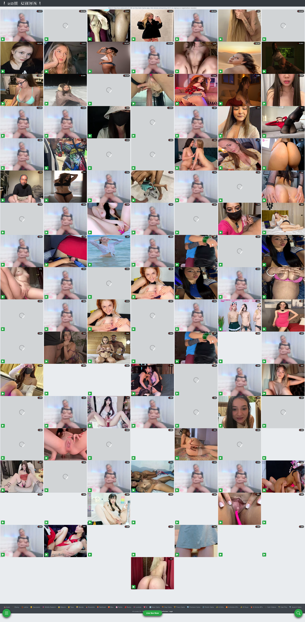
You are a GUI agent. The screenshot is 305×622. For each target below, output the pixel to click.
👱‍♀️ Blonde (80, 607)
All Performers (163, 611)
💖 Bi (145, 607)
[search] (298, 613)
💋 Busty (128, 607)
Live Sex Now (152, 613)
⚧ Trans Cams (179, 607)
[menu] (6, 613)
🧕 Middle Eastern (49, 607)
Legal (171, 611)
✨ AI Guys (244, 607)
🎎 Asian (7, 607)
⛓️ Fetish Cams (208, 607)
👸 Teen (71, 607)
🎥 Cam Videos (270, 607)
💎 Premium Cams (193, 607)
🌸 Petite (119, 607)
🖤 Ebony (15, 607)
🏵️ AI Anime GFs (232, 607)
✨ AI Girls (220, 607)
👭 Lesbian (137, 607)
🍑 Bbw (111, 607)
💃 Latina (24, 607)
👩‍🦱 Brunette (90, 607)
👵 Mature (62, 607)
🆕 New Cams (154, 607)
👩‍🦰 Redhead (101, 607)
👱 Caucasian (35, 607)
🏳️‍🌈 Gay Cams (167, 607)
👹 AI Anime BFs (257, 607)
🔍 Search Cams (295, 607)
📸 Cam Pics (282, 607)
